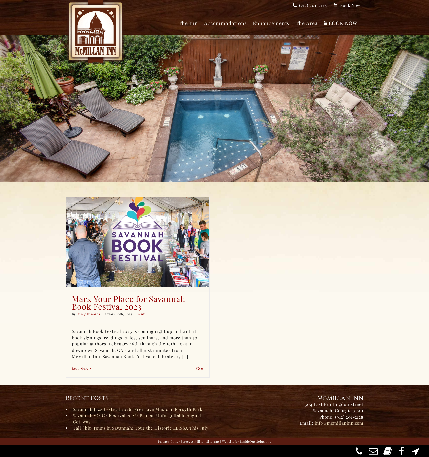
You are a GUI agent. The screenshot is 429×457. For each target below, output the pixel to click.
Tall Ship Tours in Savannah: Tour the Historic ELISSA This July (141, 428)
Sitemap (212, 441)
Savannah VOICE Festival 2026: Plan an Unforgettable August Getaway (137, 418)
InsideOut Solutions (255, 441)
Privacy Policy (169, 441)
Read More (80, 368)
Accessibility (193, 441)
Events (141, 314)
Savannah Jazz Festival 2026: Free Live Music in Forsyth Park (137, 409)
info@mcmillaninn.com (339, 423)
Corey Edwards (88, 314)
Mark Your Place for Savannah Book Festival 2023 (128, 302)
